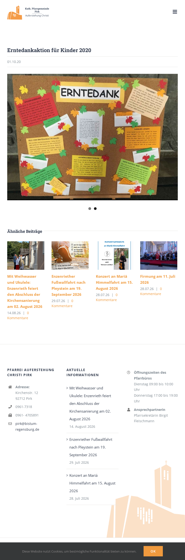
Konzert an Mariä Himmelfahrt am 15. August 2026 (114, 282)
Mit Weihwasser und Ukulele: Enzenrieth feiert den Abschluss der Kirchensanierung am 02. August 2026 (90, 403)
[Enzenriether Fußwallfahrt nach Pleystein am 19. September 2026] (70, 255)
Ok (153, 551)
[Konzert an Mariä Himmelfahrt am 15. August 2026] (114, 255)
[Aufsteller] (92, 137)
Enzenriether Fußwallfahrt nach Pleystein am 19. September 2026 (90, 447)
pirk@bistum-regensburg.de (27, 426)
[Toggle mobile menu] (175, 11)
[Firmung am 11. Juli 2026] (158, 255)
